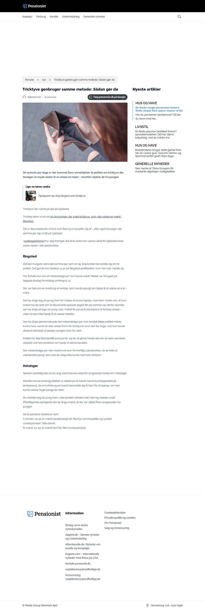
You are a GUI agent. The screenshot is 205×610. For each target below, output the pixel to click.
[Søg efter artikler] (179, 16)
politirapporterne (34, 241)
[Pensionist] (102, 6)
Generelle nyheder (94, 16)
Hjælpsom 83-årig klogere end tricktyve (62, 195)
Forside (29, 79)
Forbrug (41, 16)
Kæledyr (27, 16)
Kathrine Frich (34, 97)
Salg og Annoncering (116, 528)
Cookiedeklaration (115, 512)
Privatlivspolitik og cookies (119, 517)
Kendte (54, 16)
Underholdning (71, 16)
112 (44, 79)
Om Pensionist (112, 522)
